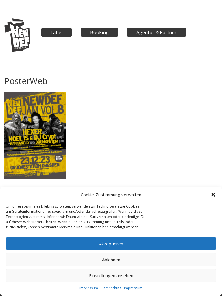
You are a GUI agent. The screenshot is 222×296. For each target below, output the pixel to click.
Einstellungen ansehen (111, 275)
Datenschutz (111, 288)
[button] (213, 194)
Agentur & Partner (156, 32)
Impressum (88, 288)
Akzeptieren (111, 244)
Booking (99, 32)
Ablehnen (111, 259)
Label (56, 32)
